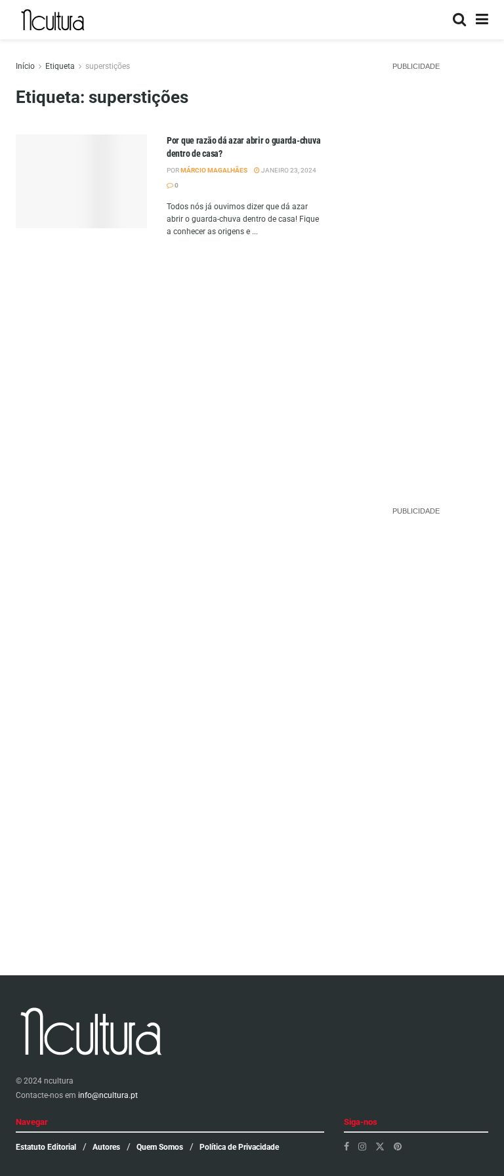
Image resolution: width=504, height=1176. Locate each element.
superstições (107, 66)
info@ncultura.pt (108, 1095)
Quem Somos (159, 1147)
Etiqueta (60, 66)
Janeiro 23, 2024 (288, 170)
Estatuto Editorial (46, 1147)
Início (25, 66)
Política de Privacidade (239, 1147)
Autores (106, 1147)
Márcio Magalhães (213, 170)
